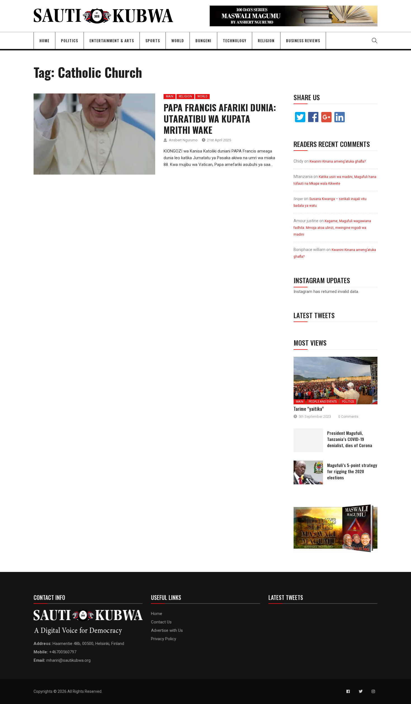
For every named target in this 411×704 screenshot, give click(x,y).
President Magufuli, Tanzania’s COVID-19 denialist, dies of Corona (349, 439)
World (177, 40)
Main (169, 96)
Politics (69, 40)
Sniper (298, 199)
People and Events (323, 401)
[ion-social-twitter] (360, 691)
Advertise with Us (167, 630)
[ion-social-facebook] (348, 691)
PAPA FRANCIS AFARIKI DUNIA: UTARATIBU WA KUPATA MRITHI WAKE (220, 118)
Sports (152, 40)
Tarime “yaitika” (309, 408)
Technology (234, 40)
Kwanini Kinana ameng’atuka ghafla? (338, 161)
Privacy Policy (163, 638)
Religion (266, 40)
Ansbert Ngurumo (183, 140)
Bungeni (203, 40)
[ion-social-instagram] (373, 691)
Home (44, 40)
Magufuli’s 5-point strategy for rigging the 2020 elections (352, 471)
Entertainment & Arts (111, 40)
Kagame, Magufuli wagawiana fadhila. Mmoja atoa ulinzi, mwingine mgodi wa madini (332, 227)
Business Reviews (303, 40)
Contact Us (161, 622)
